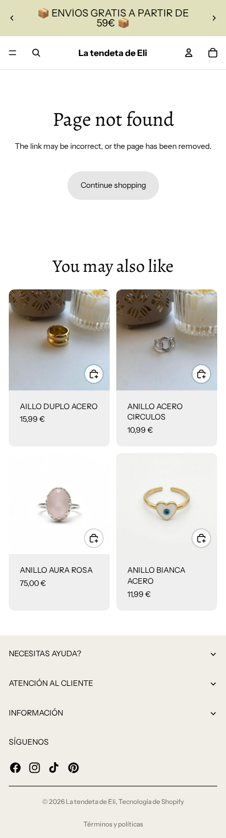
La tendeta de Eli (91, 801)
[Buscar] (36, 53)
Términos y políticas (113, 824)
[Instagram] (34, 767)
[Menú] (12, 52)
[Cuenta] (189, 53)
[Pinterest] (73, 767)
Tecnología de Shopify (151, 801)
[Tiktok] (53, 767)
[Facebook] (15, 767)
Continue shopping (113, 185)
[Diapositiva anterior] (12, 18)
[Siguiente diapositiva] (214, 18)
